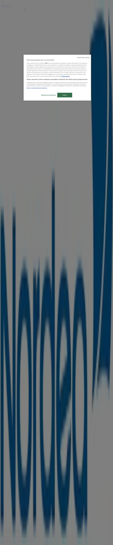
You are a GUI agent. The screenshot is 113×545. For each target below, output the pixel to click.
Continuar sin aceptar (83, 57)
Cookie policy (65, 76)
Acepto (65, 95)
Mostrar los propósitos (48, 95)
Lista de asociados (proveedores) (37, 88)
